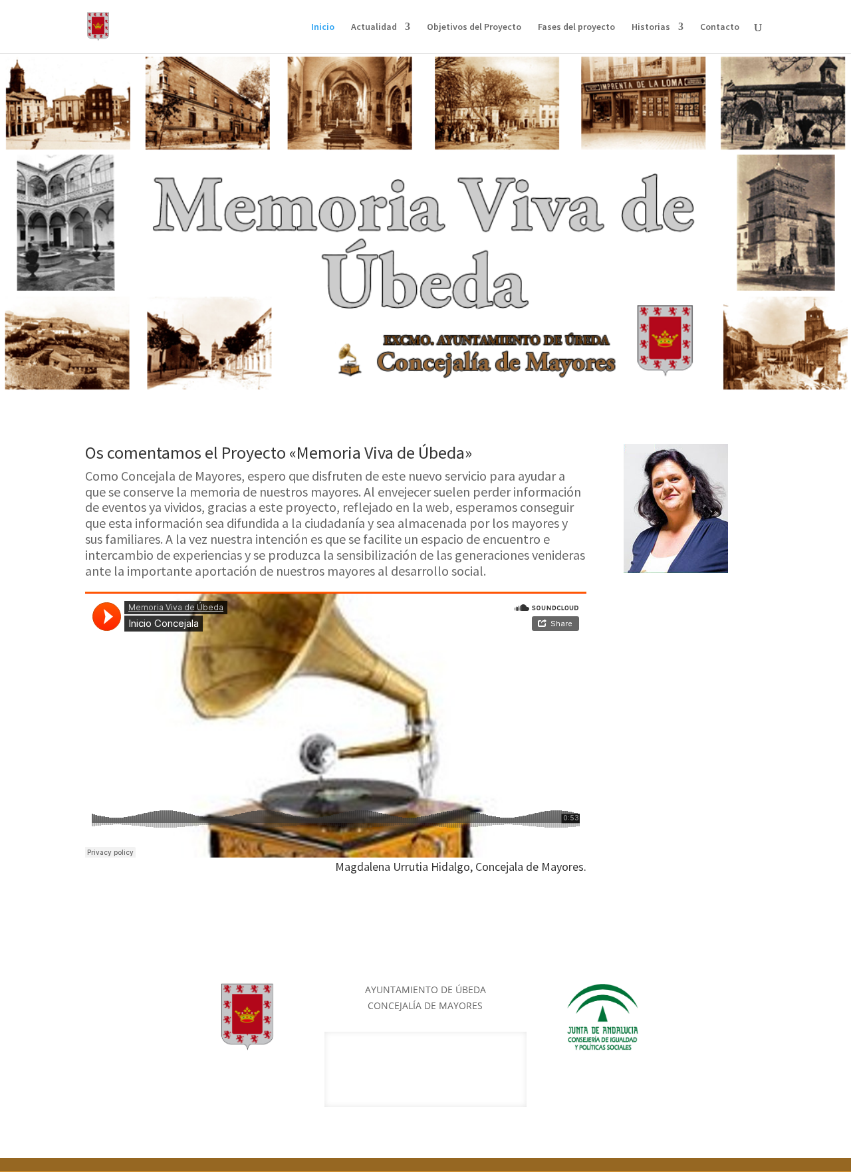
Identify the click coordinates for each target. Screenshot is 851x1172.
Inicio (322, 27)
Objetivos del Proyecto (474, 27)
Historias (651, 27)
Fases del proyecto (576, 27)
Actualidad (374, 27)
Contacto (719, 27)
